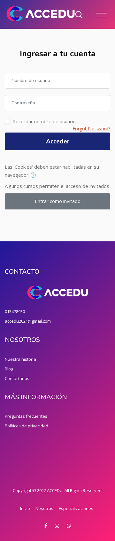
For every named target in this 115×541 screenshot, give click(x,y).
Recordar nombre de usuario (44, 121)
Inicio (25, 508)
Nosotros (44, 508)
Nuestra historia (20, 359)
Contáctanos (17, 378)
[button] (35, 175)
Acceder (57, 141)
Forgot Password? (91, 128)
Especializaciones (76, 508)
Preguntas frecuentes (26, 416)
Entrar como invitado (57, 201)
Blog (9, 369)
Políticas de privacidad (26, 426)
